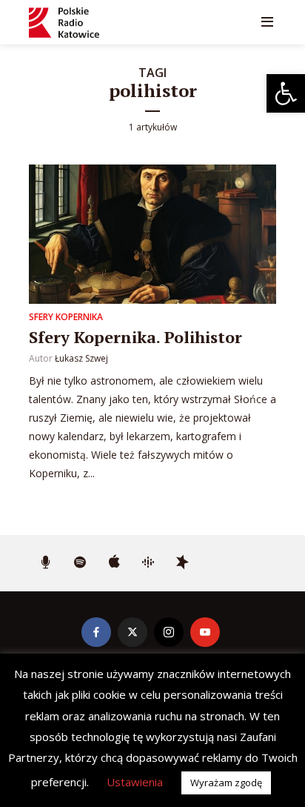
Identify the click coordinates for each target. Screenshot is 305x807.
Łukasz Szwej (81, 358)
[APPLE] (114, 563)
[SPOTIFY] (80, 563)
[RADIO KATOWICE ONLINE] (46, 563)
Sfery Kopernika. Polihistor (135, 337)
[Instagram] (169, 632)
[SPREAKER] (182, 563)
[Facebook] (96, 632)
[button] (286, 93)
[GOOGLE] (148, 563)
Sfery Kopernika (66, 316)
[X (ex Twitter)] (132, 632)
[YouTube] (205, 632)
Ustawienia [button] (135, 781)
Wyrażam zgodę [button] (226, 782)
